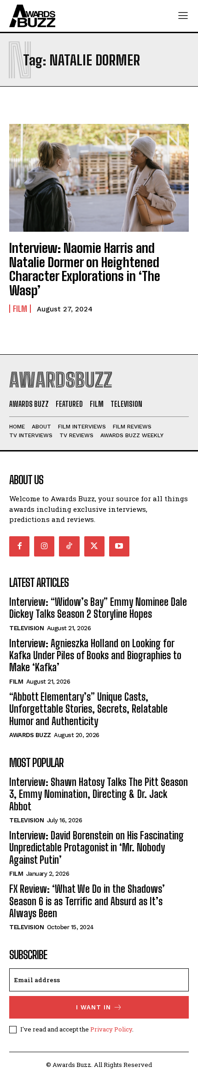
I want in (93, 1007)
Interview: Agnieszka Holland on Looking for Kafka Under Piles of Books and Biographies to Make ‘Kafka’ (95, 655)
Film (20, 309)
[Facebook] (19, 546)
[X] (94, 546)
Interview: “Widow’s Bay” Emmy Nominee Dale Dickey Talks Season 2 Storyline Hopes (98, 608)
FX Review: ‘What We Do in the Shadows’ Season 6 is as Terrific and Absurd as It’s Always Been (87, 901)
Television (26, 628)
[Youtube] (119, 546)
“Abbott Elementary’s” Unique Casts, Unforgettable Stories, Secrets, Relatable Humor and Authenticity (88, 709)
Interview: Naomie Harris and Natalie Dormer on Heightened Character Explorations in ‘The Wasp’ (84, 269)
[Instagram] (44, 546)
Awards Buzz (30, 735)
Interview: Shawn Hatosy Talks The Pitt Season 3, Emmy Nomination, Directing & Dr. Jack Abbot (98, 794)
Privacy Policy (111, 1029)
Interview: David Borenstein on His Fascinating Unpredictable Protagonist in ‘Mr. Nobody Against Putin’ (96, 847)
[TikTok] (69, 546)
